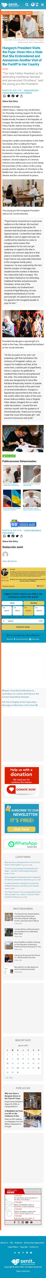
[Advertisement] (23, 672)
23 (13, 1068)
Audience (18, 1243)
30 (13, 1072)
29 (7, 1072)
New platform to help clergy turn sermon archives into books (26, 968)
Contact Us (33, 1247)
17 (18, 1063)
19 (28, 1063)
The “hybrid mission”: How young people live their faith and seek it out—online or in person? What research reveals (23, 894)
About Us (4, 1243)
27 (33, 1068)
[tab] (14, 1191)
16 (13, 1063)
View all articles (9, 561)
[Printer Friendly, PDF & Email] (9, 456)
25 (23, 1068)
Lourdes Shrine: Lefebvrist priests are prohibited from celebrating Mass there (26, 931)
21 (39, 1063)
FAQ (11, 1243)
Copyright (24, 1247)
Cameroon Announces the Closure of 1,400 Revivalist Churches (27, 956)
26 (28, 1068)
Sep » (11, 1078)
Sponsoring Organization (34, 1243)
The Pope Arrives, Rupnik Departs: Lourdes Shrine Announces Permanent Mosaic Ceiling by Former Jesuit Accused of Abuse (27, 917)
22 (7, 1068)
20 (33, 1063)
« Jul (6, 1078)
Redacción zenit (31, 90)
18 (23, 1063)
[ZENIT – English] (12, 4)
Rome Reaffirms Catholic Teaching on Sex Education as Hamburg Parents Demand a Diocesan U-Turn (27, 944)
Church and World (10, 13)
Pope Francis (25, 13)
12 (28, 1059)
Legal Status (13, 1247)
